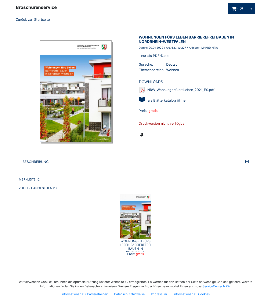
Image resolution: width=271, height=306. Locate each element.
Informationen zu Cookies (191, 294)
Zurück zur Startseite (33, 19)
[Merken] (141, 135)
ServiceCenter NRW (216, 286)
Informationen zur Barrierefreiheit (84, 294)
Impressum (159, 294)
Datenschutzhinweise (129, 294)
